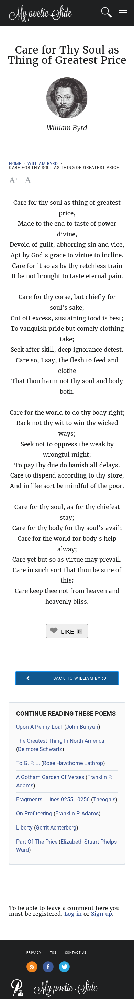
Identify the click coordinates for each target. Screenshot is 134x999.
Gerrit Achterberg (56, 827)
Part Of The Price (36, 841)
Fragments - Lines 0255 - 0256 (53, 799)
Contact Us (75, 952)
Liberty (24, 827)
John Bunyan (82, 727)
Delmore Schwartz (40, 749)
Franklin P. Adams (77, 813)
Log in (73, 913)
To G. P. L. (28, 763)
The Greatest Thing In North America (60, 741)
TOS (53, 952)
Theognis (104, 799)
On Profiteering (34, 813)
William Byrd (42, 163)
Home (15, 163)
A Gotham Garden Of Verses (50, 777)
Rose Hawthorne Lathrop (73, 763)
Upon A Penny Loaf (39, 727)
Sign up (101, 913)
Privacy (33, 952)
